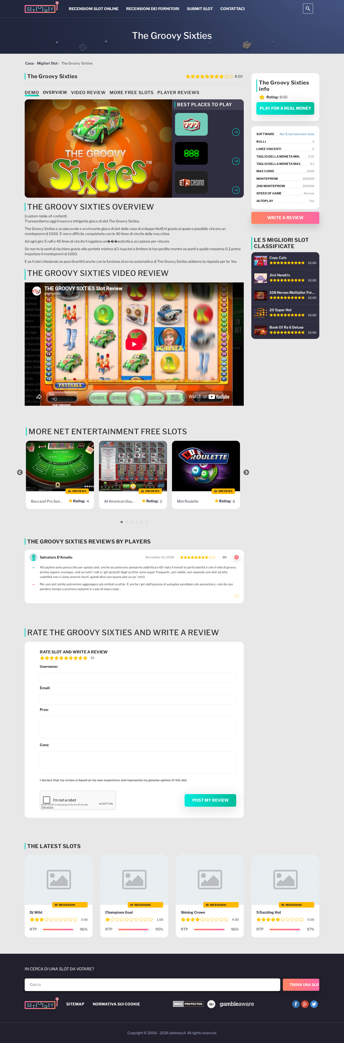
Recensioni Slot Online (94, 9)
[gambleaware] (236, 1004)
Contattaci (232, 9)
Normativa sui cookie (116, 1004)
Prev (20, 472)
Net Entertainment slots (297, 134)
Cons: (44, 745)
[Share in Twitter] (314, 1004)
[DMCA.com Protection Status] (188, 1004)
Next (246, 472)
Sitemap (75, 1004)
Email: (45, 688)
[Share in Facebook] (296, 1004)
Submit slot (200, 9)
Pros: (44, 709)
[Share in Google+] (305, 1004)
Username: (49, 666)
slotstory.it (177, 1033)
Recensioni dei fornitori (152, 9)
